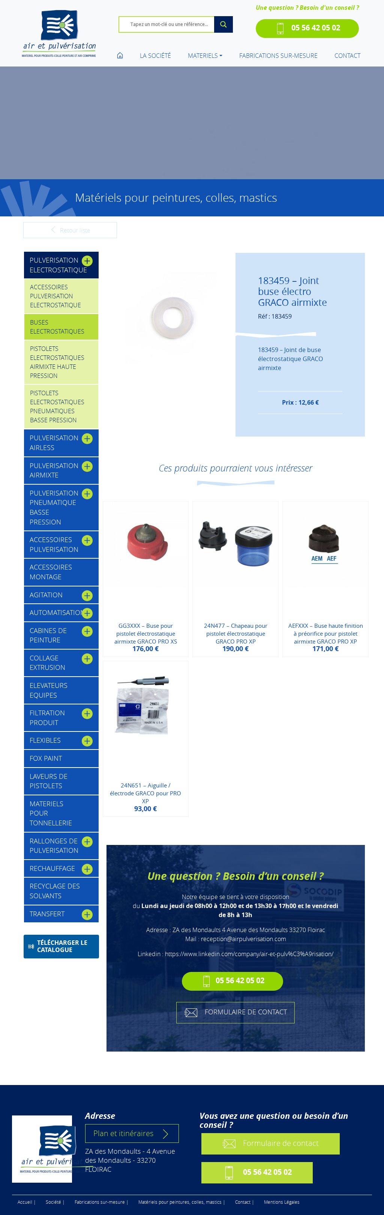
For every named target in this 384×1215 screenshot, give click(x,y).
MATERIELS (203, 55)
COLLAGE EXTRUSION (47, 662)
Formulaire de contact (281, 1143)
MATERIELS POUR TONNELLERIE (51, 813)
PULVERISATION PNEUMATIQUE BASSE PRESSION (54, 507)
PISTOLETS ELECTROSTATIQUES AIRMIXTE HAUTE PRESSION (57, 362)
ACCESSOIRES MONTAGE (51, 571)
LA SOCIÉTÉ (155, 55)
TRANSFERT (47, 913)
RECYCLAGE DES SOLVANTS (55, 890)
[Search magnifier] (223, 24)
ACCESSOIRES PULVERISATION (54, 544)
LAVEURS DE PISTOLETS (49, 781)
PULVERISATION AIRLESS (54, 442)
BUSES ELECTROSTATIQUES (57, 326)
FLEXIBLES (45, 740)
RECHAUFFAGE (52, 868)
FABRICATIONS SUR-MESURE (278, 55)
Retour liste (74, 230)
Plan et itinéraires (123, 1133)
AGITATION (46, 594)
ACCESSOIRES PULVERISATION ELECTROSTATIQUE (55, 296)
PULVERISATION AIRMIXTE (54, 470)
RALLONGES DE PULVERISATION (54, 845)
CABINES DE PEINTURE (48, 635)
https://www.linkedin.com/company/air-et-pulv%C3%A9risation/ (249, 954)
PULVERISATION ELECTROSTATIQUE (58, 264)
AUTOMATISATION (57, 612)
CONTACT (347, 55)
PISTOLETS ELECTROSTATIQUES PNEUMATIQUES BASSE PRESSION (57, 406)
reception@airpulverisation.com (243, 939)
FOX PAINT (46, 758)
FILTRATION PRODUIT (47, 717)
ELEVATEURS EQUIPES (49, 690)
